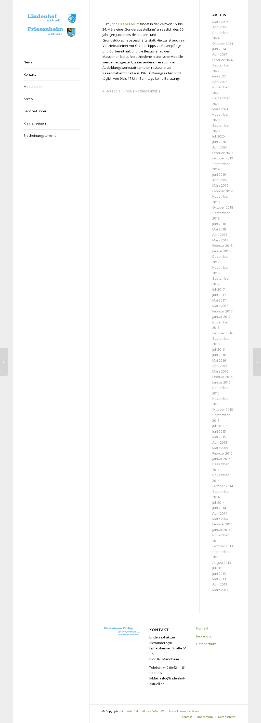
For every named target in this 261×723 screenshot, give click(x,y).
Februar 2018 (222, 245)
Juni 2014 (219, 508)
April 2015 (219, 442)
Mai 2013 (219, 579)
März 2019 (220, 185)
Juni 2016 (219, 354)
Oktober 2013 (222, 546)
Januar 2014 (221, 529)
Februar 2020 (222, 153)
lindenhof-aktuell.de (135, 711)
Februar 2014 (222, 524)
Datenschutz (206, 644)
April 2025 (219, 27)
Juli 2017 (218, 289)
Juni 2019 (219, 174)
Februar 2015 (222, 453)
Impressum (205, 636)
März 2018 (220, 240)
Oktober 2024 (222, 43)
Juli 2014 (218, 502)
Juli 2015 (218, 426)
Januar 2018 (221, 251)
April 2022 (219, 81)
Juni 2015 (219, 431)
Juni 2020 (219, 142)
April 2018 (219, 234)
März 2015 (220, 447)
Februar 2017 (222, 311)
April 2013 (219, 584)
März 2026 (220, 21)
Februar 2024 (222, 60)
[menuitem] (51, 62)
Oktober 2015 (222, 409)
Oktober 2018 (222, 207)
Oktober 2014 (222, 486)
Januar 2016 (221, 382)
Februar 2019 (222, 191)
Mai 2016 (219, 360)
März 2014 (220, 518)
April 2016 (219, 365)
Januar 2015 (221, 458)
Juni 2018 (219, 224)
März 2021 (220, 109)
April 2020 (219, 147)
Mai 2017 (219, 300)
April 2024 (219, 54)
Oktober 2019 (222, 158)
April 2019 (219, 180)
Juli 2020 (218, 136)
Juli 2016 (218, 349)
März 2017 (220, 305)
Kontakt (202, 628)
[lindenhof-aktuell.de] (51, 25)
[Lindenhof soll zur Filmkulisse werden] (4, 362)
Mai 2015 (219, 436)
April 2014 (219, 513)
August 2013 (221, 562)
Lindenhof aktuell (147, 91)
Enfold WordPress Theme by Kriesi (175, 711)
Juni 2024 (219, 49)
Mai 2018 (219, 229)
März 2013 (220, 590)
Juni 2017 (219, 294)
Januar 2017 (221, 316)
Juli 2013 (218, 568)
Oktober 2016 (222, 333)
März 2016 (220, 371)
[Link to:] (257, 362)
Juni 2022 (219, 76)
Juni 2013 (219, 573)
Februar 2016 (222, 376)
